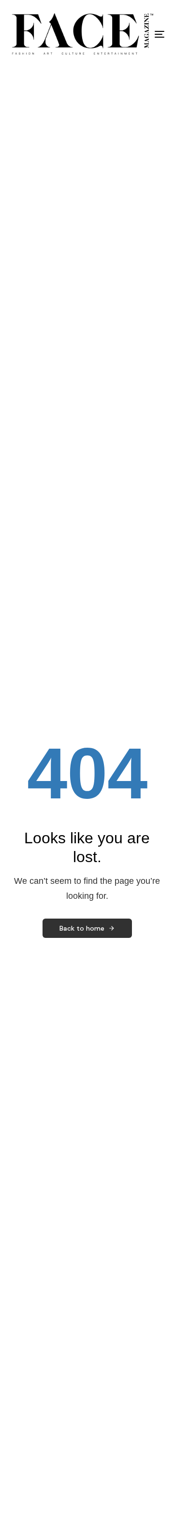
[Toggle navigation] (138, 34)
